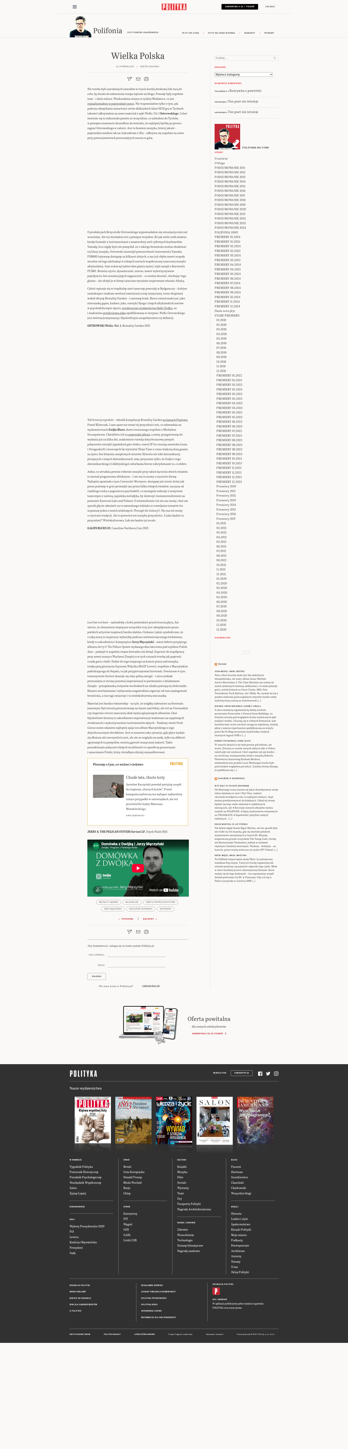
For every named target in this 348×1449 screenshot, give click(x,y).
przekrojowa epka (114, 313)
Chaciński (237, 1182)
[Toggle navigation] (75, 7)
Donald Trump (132, 1177)
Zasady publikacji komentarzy (158, 1292)
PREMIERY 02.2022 (229, 384)
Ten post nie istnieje (243, 101)
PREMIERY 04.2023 (229, 408)
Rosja (126, 1188)
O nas (234, 1267)
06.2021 (221, 546)
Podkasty (237, 1240)
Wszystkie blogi (241, 1193)
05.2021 (221, 542)
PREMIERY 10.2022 (229, 458)
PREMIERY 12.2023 (229, 482)
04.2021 (221, 537)
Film (180, 1177)
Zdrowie (182, 1229)
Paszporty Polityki (189, 1204)
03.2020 (221, 588)
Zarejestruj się (151, 986)
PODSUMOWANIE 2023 (230, 223)
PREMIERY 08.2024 (228, 288)
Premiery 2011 (226, 491)
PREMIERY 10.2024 (227, 297)
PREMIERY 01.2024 (227, 237)
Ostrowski (166, 909)
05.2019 (221, 338)
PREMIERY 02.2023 (229, 389)
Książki (182, 1166)
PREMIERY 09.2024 (228, 292)
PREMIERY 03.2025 (228, 260)
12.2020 (221, 629)
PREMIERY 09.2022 (229, 449)
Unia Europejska (133, 1172)
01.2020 (221, 578)
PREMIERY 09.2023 (229, 454)
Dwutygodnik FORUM (80, 1334)
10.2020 (221, 620)
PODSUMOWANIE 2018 (230, 200)
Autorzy (236, 1256)
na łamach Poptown (175, 420)
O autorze (221, 158)
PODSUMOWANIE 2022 (230, 218)
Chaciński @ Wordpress (231, 778)
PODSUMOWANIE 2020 (230, 209)
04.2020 (221, 592)
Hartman (237, 1172)
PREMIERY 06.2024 (228, 278)
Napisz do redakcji (80, 1298)
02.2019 (221, 325)
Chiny (127, 1193)
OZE (126, 1229)
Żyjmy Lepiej (78, 1193)
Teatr (180, 1193)
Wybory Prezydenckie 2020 (87, 1226)
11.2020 (221, 625)
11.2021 (221, 569)
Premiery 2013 (226, 500)
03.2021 (221, 532)
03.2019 (221, 329)
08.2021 (221, 555)
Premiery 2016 (226, 514)
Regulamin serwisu (152, 1285)
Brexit (127, 1166)
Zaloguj (270, 6)
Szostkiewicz (239, 1177)
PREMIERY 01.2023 (229, 380)
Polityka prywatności (154, 1298)
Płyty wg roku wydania (221, 33)
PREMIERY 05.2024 (228, 274)
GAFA (127, 1235)
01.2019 (221, 320)
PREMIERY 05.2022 (229, 412)
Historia (236, 1213)
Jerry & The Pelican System (160, 902)
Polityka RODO (149, 1304)
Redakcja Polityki (80, 1285)
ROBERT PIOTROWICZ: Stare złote (233, 741)
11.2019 (221, 366)
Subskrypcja (241, 1073)
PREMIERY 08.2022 (229, 440)
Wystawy (183, 1188)
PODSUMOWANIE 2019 (230, 204)
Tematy (236, 1261)
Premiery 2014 (226, 505)
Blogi (234, 1160)
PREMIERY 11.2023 (228, 472)
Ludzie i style (239, 1219)
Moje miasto (239, 1235)
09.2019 (221, 357)
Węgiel (127, 1224)
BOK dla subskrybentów (83, 1304)
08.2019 (221, 352)
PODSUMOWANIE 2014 (230, 181)
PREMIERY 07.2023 (229, 435)
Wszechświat (185, 1235)
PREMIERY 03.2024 (228, 255)
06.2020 (221, 602)
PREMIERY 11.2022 (228, 468)
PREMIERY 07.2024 (227, 283)
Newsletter (219, 1073)
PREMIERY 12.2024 (227, 306)
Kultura (181, 1160)
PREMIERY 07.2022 (229, 431)
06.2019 (221, 343)
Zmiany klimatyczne (190, 1245)
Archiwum (238, 1251)
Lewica (74, 1237)
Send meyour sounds (246, 652)
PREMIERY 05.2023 (229, 417)
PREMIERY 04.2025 (228, 269)
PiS (72, 1231)
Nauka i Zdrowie (186, 1223)
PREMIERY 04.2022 (229, 403)
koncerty (249, 33)
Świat (126, 1160)
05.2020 (221, 597)
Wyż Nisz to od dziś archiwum (232, 786)
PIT (125, 1219)
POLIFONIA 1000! (227, 232)
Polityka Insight (112, 1334)
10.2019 (221, 361)
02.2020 (221, 583)
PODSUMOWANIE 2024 (230, 227)
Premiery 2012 (226, 495)
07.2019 (221, 348)
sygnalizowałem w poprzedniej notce (110, 103)
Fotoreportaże (240, 1245)
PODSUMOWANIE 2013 (230, 177)
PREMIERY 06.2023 (229, 426)
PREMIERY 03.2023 (229, 398)
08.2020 (221, 611)
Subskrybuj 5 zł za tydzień (207, 1033)
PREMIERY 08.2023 (229, 445)
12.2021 (221, 574)
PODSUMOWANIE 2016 (230, 191)
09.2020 (221, 615)
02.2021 (221, 528)
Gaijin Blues (132, 902)
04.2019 (221, 334)
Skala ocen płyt (225, 311)
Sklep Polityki (240, 1272)
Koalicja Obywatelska (83, 1242)
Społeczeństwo (240, 1224)
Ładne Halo (187, 1334)
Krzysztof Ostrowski (141, 909)
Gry (179, 1198)
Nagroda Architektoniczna (194, 1209)
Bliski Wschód (132, 1182)
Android (222, 1299)
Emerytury (130, 1213)
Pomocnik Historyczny (84, 1172)
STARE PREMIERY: (227, 315)
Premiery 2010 (226, 486)
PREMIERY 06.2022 (229, 421)
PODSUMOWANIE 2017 (230, 195)
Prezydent (76, 1247)
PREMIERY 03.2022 (229, 394)
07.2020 (221, 606)
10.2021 (221, 565)
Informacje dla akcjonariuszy (158, 1317)
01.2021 (221, 523)
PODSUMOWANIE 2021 (230, 214)
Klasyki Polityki (241, 1229)
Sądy (73, 1253)
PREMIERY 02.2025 (228, 251)
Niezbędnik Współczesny (85, 1182)
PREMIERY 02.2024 (228, 246)
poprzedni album (139, 434)
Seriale (181, 1182)
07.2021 (221, 551)
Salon (73, 1188)
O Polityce (75, 1311)
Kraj (72, 1219)
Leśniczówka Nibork (144, 1334)
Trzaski (222, 664)
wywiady (269, 33)
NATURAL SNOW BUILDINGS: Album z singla (238, 706)
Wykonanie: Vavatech (214, 1334)
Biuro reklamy (78, 1292)
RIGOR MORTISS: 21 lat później (231, 824)
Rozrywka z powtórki (245, 90)
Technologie (185, 1240)
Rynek (126, 1207)
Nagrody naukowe (188, 1251)
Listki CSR (130, 1240)
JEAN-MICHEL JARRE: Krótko (230, 671)
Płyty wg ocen (190, 33)
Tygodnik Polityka (81, 1166)
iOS (214, 1299)
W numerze (76, 1160)
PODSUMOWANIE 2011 (230, 168)
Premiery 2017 (226, 519)
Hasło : (101, 965)
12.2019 (221, 371)
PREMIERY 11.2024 (227, 301)
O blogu (220, 163)
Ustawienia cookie (151, 1311)
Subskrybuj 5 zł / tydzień (239, 6)
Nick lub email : (97, 955)
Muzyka (182, 1172)
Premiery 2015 (226, 509)
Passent (236, 1166)
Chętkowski (238, 1188)
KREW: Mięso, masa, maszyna (230, 855)
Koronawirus (77, 1207)
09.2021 (221, 560)
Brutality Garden (108, 902)
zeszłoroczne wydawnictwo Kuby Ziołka (147, 308)
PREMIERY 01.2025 (227, 241)
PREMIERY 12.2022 (229, 477)
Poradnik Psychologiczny (86, 1177)
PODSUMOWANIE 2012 (230, 172)
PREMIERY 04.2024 (228, 264)
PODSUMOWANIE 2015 (230, 186)
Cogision (178, 1334)
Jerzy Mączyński (113, 909)
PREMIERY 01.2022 (229, 375)
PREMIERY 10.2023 (229, 463)
